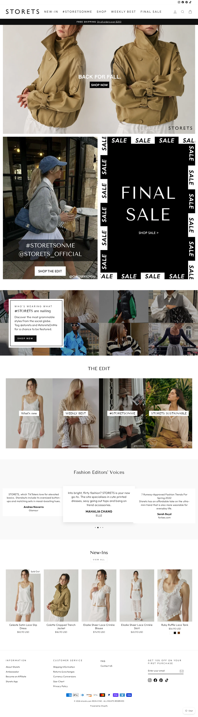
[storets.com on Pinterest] (161, 680)
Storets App (12, 681)
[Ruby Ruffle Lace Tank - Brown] (178, 632)
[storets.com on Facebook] (155, 680)
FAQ (103, 661)
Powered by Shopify (99, 706)
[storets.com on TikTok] (166, 680)
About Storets (13, 667)
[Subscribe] (182, 671)
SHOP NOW (25, 338)
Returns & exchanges (64, 671)
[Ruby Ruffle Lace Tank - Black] (175, 632)
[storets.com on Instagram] (149, 680)
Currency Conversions (64, 676)
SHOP (102, 11)
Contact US (106, 665)
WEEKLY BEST (123, 11)
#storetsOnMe (77, 11)
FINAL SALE (151, 11)
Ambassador (12, 671)
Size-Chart (58, 681)
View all (99, 559)
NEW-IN (51, 11)
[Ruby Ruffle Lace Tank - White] (171, 632)
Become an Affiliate (16, 676)
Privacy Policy (60, 686)
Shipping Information (64, 667)
